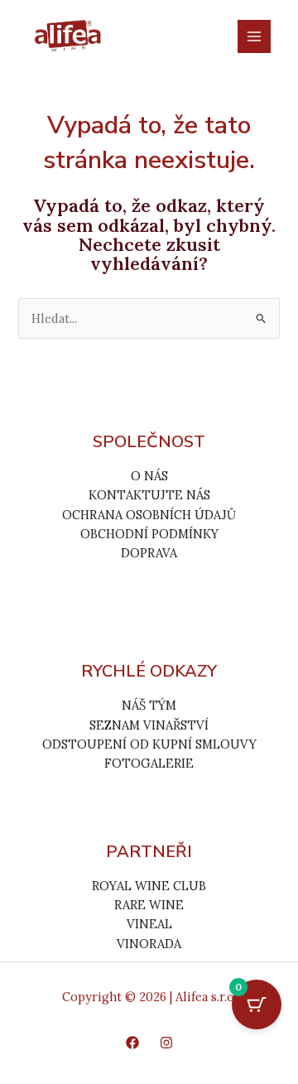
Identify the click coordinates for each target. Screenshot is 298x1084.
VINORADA (149, 944)
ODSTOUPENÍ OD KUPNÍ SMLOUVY (149, 744)
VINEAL (149, 924)
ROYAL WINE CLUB (149, 886)
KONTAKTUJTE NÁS (149, 495)
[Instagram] (166, 1042)
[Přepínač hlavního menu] (254, 36)
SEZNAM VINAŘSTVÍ (149, 725)
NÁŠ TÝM (149, 705)
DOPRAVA (149, 553)
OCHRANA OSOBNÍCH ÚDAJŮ (149, 515)
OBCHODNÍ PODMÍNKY (149, 534)
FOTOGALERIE (149, 763)
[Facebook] (132, 1042)
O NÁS (149, 476)
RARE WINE (149, 905)
